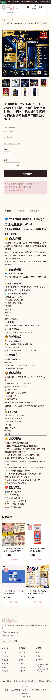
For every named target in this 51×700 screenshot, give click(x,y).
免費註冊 (39, 656)
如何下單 (22, 653)
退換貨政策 (22, 663)
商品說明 (8, 210)
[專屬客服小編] (40, 7)
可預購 (15, 559)
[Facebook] (10, 641)
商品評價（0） (35, 210)
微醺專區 (5, 667)
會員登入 (39, 653)
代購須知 (21, 210)
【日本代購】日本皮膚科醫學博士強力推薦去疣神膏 (13, 549)
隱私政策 (41, 681)
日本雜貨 (5, 656)
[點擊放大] (25, 53)
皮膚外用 (10, 20)
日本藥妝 (5, 653)
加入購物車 (27, 173)
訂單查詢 (39, 660)
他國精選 (5, 663)
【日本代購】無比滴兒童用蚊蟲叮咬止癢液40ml (37, 549)
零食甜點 (5, 660)
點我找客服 (20, 190)
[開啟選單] (46, 7)
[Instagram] (15, 641)
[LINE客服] (4, 641)
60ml (7, 154)
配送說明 (22, 660)
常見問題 (22, 667)
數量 (5, 160)
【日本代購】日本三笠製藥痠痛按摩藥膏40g (13, 592)
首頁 (3, 20)
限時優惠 (5, 671)
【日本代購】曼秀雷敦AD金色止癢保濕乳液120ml (37, 592)
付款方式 (22, 656)
